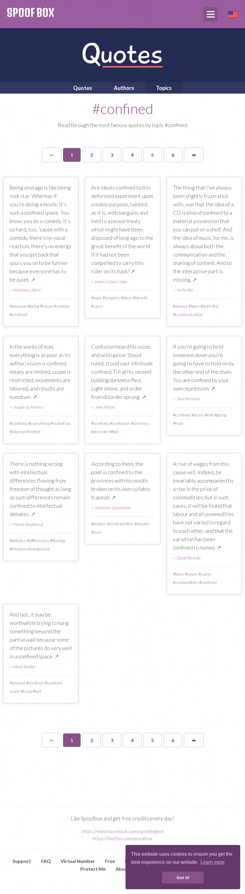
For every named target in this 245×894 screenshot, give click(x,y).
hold (179, 423)
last (38, 691)
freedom (19, 548)
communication (189, 314)
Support (22, 861)
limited (34, 431)
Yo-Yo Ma (185, 289)
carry (98, 306)
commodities (186, 582)
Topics (164, 88)
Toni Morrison (188, 398)
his (131, 523)
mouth (143, 523)
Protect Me (93, 869)
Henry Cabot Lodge (111, 281)
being (34, 306)
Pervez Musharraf (28, 524)
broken (100, 523)
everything (40, 423)
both (207, 306)
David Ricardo (188, 557)
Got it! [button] (183, 877)
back (98, 297)
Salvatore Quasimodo (113, 507)
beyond (18, 682)
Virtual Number (78, 861)
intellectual (40, 548)
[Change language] (233, 14)
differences (39, 540)
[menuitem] (82, 88)
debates (19, 540)
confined (19, 314)
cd (216, 306)
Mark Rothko (24, 666)
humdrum (62, 423)
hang (27, 691)
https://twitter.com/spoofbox (122, 838)
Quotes (82, 88)
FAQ (46, 861)
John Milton (105, 407)
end (210, 414)
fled (115, 431)
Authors (124, 88)
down (199, 414)
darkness (141, 423)
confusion (121, 423)
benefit (141, 297)
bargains (112, 297)
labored (18, 431)
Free (110, 861)
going (221, 414)
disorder (101, 431)
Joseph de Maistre (28, 407)
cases (192, 573)
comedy (63, 306)
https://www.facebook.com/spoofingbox (123, 831)
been (127, 297)
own (97, 532)
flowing (58, 540)
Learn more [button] (212, 862)
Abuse (123, 869)
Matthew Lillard (26, 289)
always (181, 306)
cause (47, 306)
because (19, 306)
